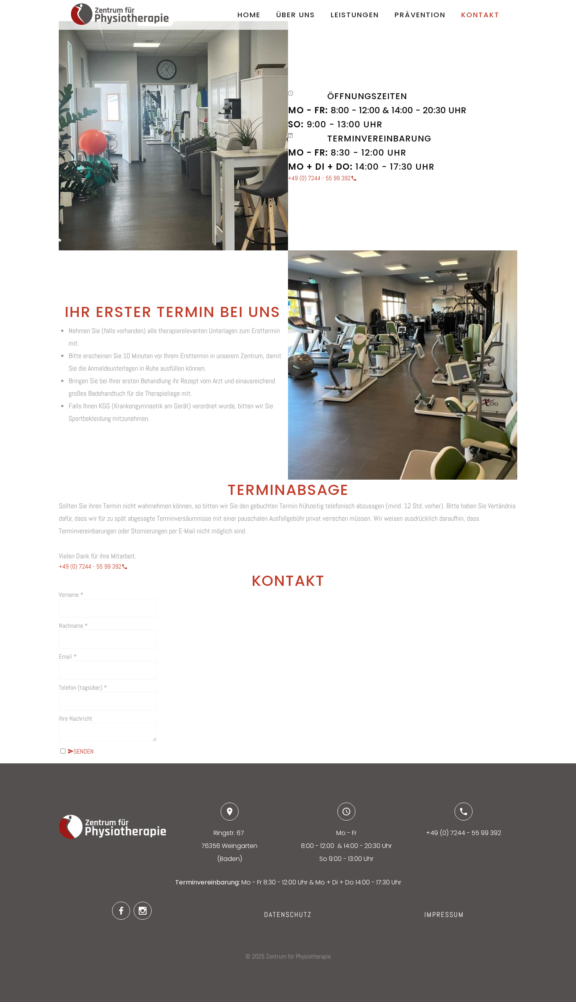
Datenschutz (288, 914)
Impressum (444, 914)
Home (249, 15)
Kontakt (480, 15)
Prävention (420, 15)
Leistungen (355, 15)
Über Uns (295, 15)
